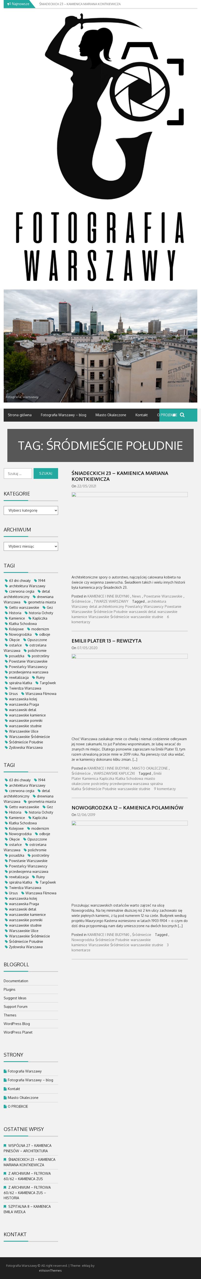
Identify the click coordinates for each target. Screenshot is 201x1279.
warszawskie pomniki (25, 720)
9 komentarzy (165, 789)
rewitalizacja (19, 677)
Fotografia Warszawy (25, 1071)
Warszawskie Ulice (23, 731)
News (136, 596)
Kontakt (142, 415)
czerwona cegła (21, 591)
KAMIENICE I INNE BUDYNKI (108, 596)
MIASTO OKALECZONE (150, 768)
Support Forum (15, 1006)
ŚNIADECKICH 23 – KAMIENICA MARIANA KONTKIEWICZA (120, 476)
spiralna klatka (20, 683)
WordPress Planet (18, 1032)
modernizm (40, 629)
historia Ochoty (41, 613)
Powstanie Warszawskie (163, 596)
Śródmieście (81, 601)
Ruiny (40, 677)
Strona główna (20, 415)
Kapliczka (107, 778)
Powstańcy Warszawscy (144, 606)
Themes (10, 1015)
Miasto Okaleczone (111, 415)
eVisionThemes (50, 1270)
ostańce (15, 645)
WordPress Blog (17, 1024)
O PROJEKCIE (167, 415)
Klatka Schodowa (129, 778)
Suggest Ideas (15, 998)
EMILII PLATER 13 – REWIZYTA (106, 640)
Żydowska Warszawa (26, 747)
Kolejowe (16, 629)
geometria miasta (42, 602)
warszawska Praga (24, 704)
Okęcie (14, 640)
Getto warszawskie (24, 607)
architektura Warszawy (27, 586)
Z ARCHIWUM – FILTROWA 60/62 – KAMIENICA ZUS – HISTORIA (27, 1192)
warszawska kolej (23, 699)
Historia (15, 613)
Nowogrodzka (83, 940)
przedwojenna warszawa (129, 784)
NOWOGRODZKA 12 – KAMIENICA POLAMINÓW (127, 807)
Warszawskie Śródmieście (108, 617)
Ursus (13, 693)
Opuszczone (37, 640)
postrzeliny (100, 784)
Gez (50, 607)
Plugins (9, 989)
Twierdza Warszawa (25, 688)
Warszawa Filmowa (40, 693)
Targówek (48, 683)
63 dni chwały (20, 580)
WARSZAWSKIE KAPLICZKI (114, 773)
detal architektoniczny (106, 606)
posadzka (16, 656)
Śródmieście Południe (111, 612)
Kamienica (90, 778)
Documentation (16, 981)
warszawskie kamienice (27, 715)
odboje (44, 634)
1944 (41, 580)
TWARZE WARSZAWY (111, 601)
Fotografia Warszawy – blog (63, 415)
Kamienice (17, 618)
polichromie (37, 650)
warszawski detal (142, 612)
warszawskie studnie (147, 617)
